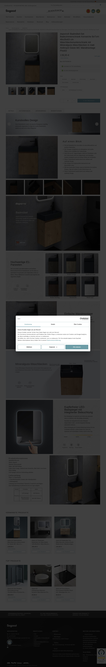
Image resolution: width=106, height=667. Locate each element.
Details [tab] (53, 324)
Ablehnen (29, 347)
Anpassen (52, 347)
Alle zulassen (77, 347)
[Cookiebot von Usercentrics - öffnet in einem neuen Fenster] (81, 319)
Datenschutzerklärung (54, 340)
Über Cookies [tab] (78, 324)
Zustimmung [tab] (28, 324)
